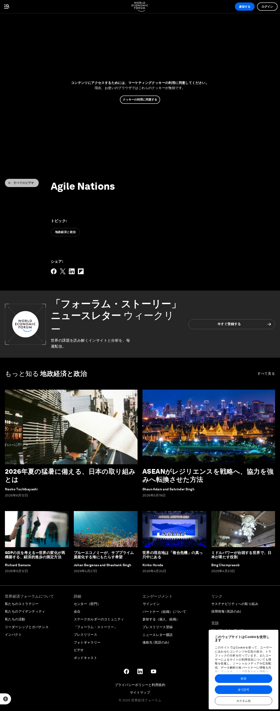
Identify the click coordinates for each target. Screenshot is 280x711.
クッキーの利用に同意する (140, 99)
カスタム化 (243, 700)
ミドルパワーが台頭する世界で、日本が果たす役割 (241, 554)
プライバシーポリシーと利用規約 (140, 685)
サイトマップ (140, 692)
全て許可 (243, 689)
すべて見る (266, 373)
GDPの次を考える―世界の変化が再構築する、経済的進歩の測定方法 (35, 554)
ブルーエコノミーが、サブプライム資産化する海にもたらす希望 (104, 554)
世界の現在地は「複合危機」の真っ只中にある (172, 554)
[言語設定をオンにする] (5, 699)
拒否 (243, 678)
